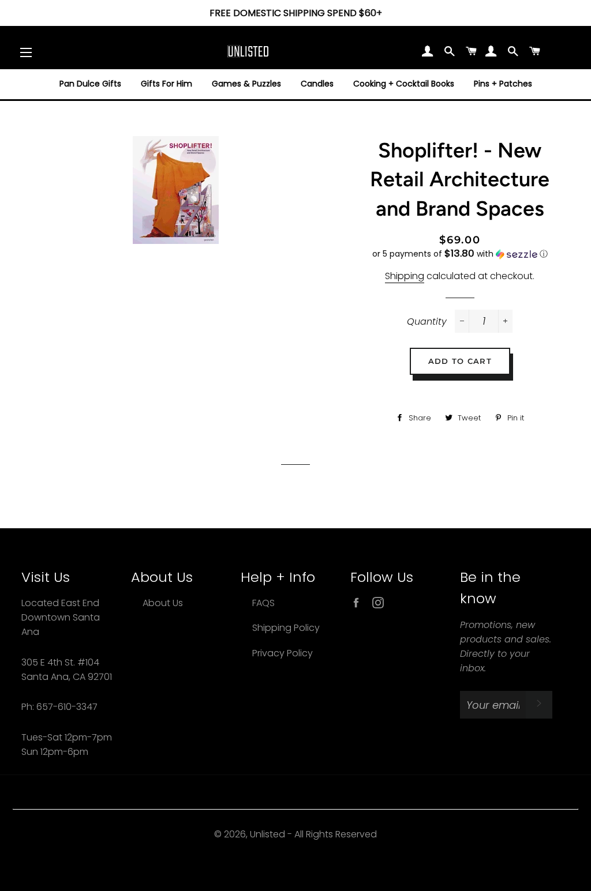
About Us (163, 603)
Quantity (427, 321)
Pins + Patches (503, 83)
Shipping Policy (286, 627)
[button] (460, 254)
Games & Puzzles (246, 83)
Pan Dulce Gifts (90, 83)
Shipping (404, 276)
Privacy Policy (282, 653)
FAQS (263, 603)
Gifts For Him (166, 83)
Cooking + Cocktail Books (403, 83)
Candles (317, 83)
